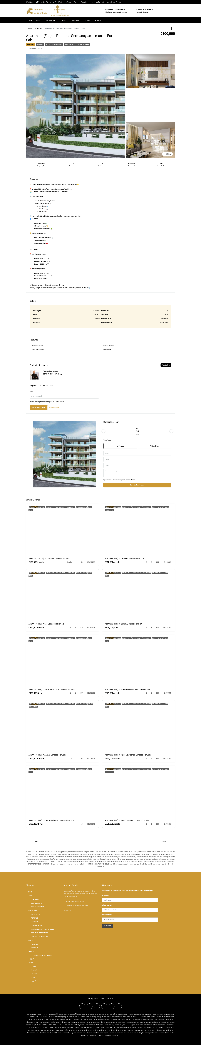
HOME (30, 20)
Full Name (105, 895)
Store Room (107, 350)
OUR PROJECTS (36, 925)
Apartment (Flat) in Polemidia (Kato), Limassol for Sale (127, 689)
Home (30, 28)
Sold (48, 44)
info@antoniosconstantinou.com (116, 12)
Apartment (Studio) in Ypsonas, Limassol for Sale (48, 558)
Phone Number (107, 905)
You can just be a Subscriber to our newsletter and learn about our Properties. (128, 890)
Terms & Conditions (106, 998)
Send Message (54, 407)
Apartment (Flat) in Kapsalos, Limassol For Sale (124, 558)
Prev (36, 841)
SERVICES (75, 20)
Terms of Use (59, 402)
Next (164, 841)
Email (31, 391)
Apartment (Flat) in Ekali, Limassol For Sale (46, 624)
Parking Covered (108, 346)
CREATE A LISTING (37, 907)
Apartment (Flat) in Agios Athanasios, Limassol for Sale (51, 689)
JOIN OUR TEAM (36, 903)
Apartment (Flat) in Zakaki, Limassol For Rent (123, 624)
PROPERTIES (35, 914)
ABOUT (38, 20)
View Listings (166, 365)
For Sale (40, 44)
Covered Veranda (37, 346)
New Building (57, 44)
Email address (107, 915)
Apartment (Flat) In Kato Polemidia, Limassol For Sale (127, 820)
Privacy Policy (92, 998)
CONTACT (88, 20)
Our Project (71, 507)
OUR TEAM (35, 899)
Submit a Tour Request (137, 485)
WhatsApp (58, 374)
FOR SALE (34, 918)
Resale (167, 507)
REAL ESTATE (50, 20)
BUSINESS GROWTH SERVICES (41, 955)
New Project (70, 44)
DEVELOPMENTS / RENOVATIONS (42, 929)
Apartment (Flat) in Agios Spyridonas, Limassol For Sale (128, 755)
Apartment (38, 28)
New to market (83, 44)
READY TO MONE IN (81, 507)
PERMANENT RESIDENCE (39, 933)
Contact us (67, 910)
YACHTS (63, 20)
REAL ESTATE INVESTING (39, 937)
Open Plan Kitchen (38, 350)
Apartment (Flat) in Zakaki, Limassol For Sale (47, 755)
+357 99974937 (47, 374)
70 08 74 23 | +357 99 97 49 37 (115, 9)
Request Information (38, 407)
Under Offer (109, 510)
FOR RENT (34, 922)
